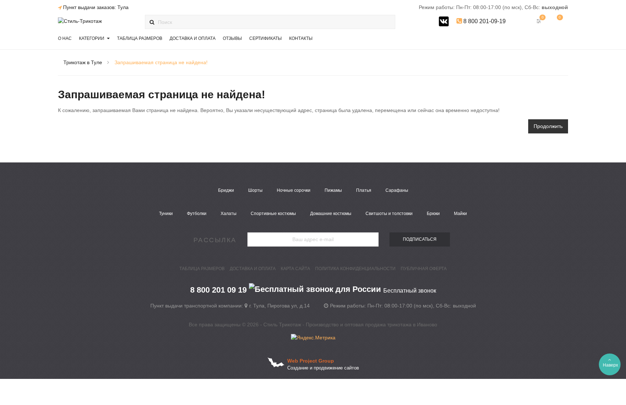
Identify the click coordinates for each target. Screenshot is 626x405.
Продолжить (548, 126)
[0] (557, 21)
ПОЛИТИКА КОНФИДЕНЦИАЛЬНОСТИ (355, 268)
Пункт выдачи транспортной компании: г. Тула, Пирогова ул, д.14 (230, 306)
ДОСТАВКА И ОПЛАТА (253, 268)
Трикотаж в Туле (82, 62)
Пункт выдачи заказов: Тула (96, 7)
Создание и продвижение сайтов (323, 368)
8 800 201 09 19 (313, 289)
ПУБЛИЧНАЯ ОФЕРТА (424, 268)
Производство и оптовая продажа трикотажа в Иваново (371, 324)
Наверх (610, 365)
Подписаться (420, 239)
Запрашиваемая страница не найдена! (161, 62)
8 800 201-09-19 (484, 21)
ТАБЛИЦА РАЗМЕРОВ (202, 268)
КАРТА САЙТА (295, 268)
